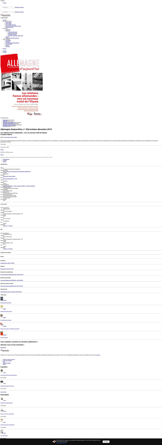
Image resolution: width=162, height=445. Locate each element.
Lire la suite (3, 144)
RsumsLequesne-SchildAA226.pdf (8, 286)
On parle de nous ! (10, 27)
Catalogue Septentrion (8, 186)
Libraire (7, 36)
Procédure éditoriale (12, 32)
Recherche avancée (19, 7)
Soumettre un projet (12, 34)
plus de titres (3, 392)
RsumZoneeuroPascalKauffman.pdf (8, 274)
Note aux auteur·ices (12, 33)
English (4, 3)
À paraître (8, 41)
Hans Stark (7, 137)
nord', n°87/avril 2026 (4, 435)
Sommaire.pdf (4, 263)
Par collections (9, 44)
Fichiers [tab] (5, 52)
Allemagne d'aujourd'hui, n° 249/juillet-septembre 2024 (10, 328)
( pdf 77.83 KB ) (19, 286)
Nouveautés (8, 40)
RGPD (4, 364)
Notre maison (9, 22)
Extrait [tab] (4, 161)
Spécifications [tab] (6, 159)
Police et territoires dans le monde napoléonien (9, 375)
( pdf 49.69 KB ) (18, 291)
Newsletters (3, 347)
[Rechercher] (1, 5)
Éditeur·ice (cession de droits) (12, 38)
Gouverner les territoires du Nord (6, 311)
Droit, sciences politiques (19, 186)
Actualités (8, 46)
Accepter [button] (106, 441)
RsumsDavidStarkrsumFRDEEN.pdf (8, 280)
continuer (98, 355)
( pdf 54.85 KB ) (19, 280)
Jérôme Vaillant (13, 137)
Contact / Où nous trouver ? (9, 359)
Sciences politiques (30, 186)
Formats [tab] (5, 160)
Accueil (4, 20)
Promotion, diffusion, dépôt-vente (15, 35)
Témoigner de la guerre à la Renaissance (7, 424)
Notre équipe (8, 23)
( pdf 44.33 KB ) (20, 274)
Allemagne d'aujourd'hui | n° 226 (10, 178)
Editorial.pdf (3, 269)
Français (2, 0)
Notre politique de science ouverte (13, 26)
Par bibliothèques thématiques (12, 42)
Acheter (2, 149)
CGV (4, 361)
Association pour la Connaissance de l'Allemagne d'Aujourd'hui (16, 171)
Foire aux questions (7, 360)
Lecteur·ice (8, 29)
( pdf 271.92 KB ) (10, 263)
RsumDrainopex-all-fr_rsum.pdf (7, 291)
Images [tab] (4, 51)
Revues (7, 45)
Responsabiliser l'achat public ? (6, 302)
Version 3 (10, 225)
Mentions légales (7, 363)
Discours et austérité (4, 337)
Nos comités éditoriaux (11, 24)
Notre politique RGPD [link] (61, 443)
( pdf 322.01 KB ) (10, 269)
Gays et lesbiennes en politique (6, 320)
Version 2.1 (5, 225)
